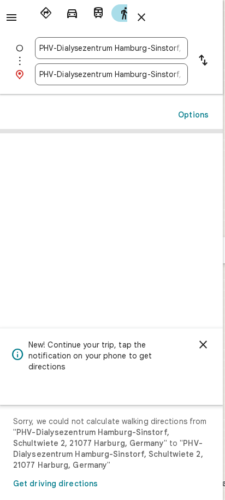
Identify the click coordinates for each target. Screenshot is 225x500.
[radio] (46, 13)
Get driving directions (55, 484)
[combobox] (111, 48)
